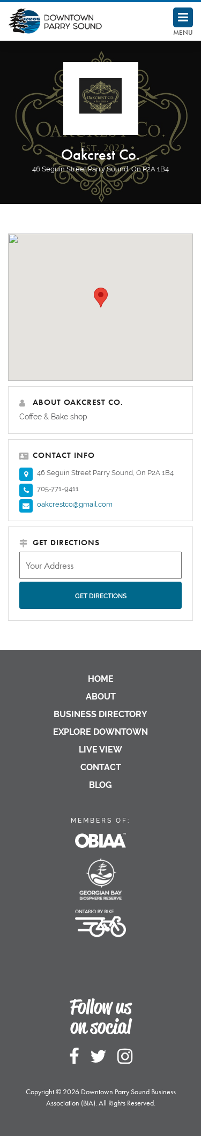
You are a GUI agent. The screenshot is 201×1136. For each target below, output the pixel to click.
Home (101, 679)
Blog (100, 785)
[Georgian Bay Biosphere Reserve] (100, 874)
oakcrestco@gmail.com (75, 504)
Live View (100, 749)
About (101, 696)
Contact (100, 767)
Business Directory (100, 714)
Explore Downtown (100, 732)
